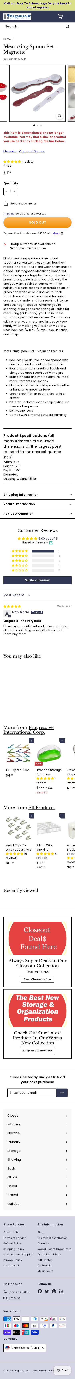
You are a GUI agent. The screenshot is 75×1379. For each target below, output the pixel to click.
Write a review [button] (37, 580)
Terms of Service (14, 1238)
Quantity (10, 183)
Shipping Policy (13, 1249)
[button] (12, 162)
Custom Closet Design (53, 1238)
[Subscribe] (62, 1093)
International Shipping (18, 1254)
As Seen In (45, 1265)
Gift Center (45, 1260)
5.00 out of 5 (48, 539)
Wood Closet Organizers (54, 1249)
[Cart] (60, 16)
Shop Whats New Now (37, 1050)
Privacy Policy (12, 1260)
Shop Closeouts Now (37, 979)
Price (7, 166)
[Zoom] (59, 115)
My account (11, 1265)
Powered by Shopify (47, 1370)
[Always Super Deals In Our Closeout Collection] (37, 938)
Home (7, 39)
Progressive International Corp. (28, 730)
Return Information (19, 504)
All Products (41, 807)
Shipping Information (21, 495)
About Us (44, 1243)
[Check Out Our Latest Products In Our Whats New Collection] (37, 1010)
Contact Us (10, 1232)
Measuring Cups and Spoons (24, 151)
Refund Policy (12, 1243)
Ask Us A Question (18, 514)
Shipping (9, 213)
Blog (41, 1232)
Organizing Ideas (49, 1254)
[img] (12, 606)
